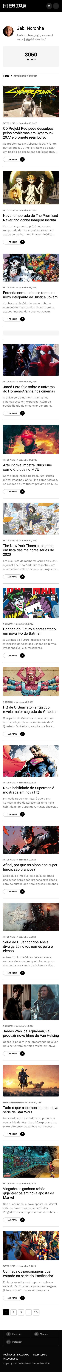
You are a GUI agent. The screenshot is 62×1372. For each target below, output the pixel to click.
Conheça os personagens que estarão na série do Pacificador (28, 1273)
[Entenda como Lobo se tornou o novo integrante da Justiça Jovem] (31, 268)
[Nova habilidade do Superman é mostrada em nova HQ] (31, 761)
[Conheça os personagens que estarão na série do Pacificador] (31, 1245)
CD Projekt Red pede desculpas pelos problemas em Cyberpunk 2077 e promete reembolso (28, 133)
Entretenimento (12, 1102)
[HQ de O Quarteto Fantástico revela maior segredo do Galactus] (31, 681)
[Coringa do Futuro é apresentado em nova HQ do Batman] (31, 603)
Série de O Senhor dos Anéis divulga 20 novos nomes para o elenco (28, 947)
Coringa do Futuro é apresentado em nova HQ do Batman (29, 631)
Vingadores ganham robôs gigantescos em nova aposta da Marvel (28, 1193)
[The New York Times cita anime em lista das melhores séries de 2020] (31, 519)
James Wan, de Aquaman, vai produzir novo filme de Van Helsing (31, 1033)
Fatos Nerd (9, 123)
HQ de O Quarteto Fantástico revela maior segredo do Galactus (30, 709)
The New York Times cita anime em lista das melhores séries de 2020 (28, 550)
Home (6, 76)
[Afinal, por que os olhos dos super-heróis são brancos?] (31, 840)
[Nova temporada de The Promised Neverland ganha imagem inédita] (31, 187)
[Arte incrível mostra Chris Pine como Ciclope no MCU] (31, 439)
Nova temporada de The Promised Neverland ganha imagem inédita (30, 218)
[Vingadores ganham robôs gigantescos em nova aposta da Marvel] (31, 1162)
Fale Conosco (10, 1358)
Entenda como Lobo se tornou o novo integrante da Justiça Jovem (30, 295)
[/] (49, 6)
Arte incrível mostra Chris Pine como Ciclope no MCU (27, 467)
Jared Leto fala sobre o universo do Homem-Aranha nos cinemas (29, 389)
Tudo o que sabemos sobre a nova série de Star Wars (30, 1110)
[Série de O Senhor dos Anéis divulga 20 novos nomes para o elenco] (31, 917)
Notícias (8, 623)
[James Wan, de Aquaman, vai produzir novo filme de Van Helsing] (31, 1002)
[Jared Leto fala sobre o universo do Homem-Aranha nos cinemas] (31, 360)
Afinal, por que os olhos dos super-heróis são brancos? (30, 867)
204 (36, 1312)
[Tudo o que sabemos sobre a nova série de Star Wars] (31, 1080)
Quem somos (40, 1354)
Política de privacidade (16, 1354)
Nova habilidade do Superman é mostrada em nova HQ (28, 790)
